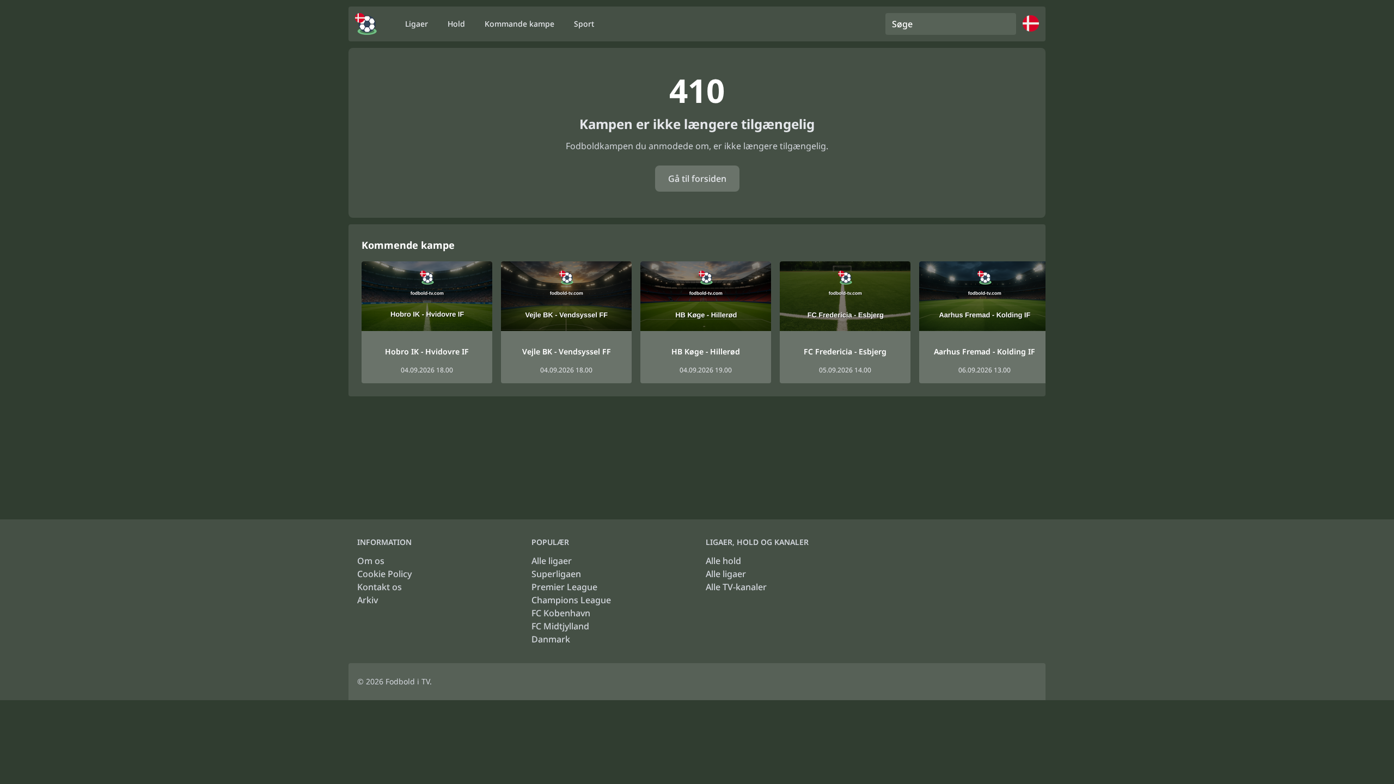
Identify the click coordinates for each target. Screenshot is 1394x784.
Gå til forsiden (697, 179)
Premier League (564, 587)
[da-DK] (366, 24)
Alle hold (723, 561)
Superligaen (556, 574)
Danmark (550, 639)
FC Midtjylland (560, 626)
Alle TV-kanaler (736, 587)
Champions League (571, 600)
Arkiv (367, 600)
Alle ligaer (551, 561)
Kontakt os (379, 587)
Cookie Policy (384, 574)
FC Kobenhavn (560, 613)
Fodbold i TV (408, 681)
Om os (370, 561)
